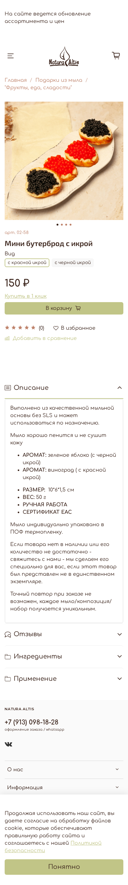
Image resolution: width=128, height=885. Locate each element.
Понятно (64, 866)
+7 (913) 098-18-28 (31, 722)
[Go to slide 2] (62, 225)
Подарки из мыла (58, 80)
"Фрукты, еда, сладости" (38, 87)
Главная (16, 80)
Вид (10, 254)
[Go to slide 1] (57, 225)
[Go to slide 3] (66, 225)
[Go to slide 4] (70, 225)
